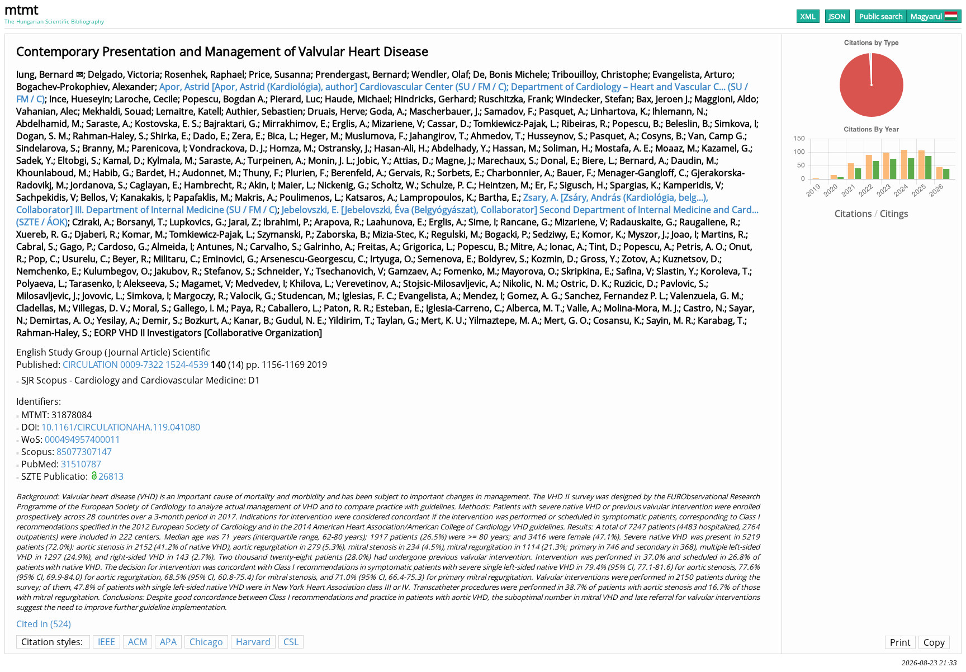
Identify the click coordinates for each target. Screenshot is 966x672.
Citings (894, 213)
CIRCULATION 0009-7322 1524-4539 (136, 364)
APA (168, 642)
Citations (853, 213)
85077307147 (84, 452)
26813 (111, 476)
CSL (291, 642)
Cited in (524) (43, 624)
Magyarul (926, 16)
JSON (837, 16)
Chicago (206, 642)
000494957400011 (82, 439)
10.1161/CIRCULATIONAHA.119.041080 (120, 427)
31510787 (81, 464)
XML (808, 16)
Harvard (253, 642)
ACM (137, 642)
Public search (881, 16)
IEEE (106, 642)
